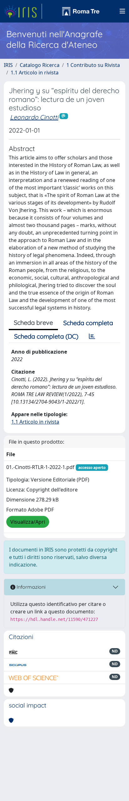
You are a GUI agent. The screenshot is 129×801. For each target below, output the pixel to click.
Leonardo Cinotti (34, 117)
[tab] (92, 336)
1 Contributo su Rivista (93, 65)
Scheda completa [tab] (88, 323)
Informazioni (30, 587)
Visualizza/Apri (27, 521)
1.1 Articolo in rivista (35, 72)
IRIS (8, 65)
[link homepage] (23, 11)
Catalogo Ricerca (39, 65)
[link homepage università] (81, 11)
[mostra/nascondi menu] (122, 11)
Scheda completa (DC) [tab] (46, 336)
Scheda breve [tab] (33, 322)
